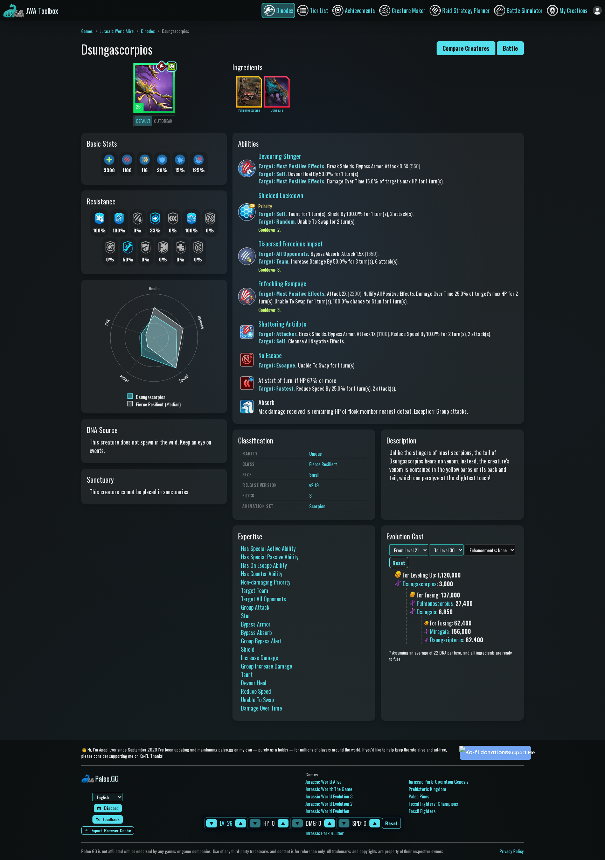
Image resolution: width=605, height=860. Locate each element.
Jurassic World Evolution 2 (329, 803)
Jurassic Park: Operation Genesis (438, 781)
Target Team (254, 590)
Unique (315, 453)
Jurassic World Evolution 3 (329, 796)
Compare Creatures (466, 48)
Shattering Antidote (282, 323)
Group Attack (255, 607)
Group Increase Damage (266, 666)
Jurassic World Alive (117, 31)
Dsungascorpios (420, 584)
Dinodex (148, 31)
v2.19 (314, 485)
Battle (510, 48)
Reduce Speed (256, 691)
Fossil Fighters (422, 810)
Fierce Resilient (323, 464)
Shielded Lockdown (280, 195)
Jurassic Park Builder (324, 833)
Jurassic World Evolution (327, 810)
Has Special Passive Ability (269, 557)
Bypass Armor (256, 624)
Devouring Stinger (279, 156)
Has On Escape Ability (264, 565)
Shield (248, 649)
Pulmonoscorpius (435, 603)
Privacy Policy (512, 851)
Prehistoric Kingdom (427, 788)
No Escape (270, 355)
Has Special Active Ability (268, 548)
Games (87, 31)
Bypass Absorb (256, 632)
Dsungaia (426, 612)
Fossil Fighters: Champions (433, 803)
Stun (246, 615)
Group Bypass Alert (261, 641)
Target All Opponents (263, 599)
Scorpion (317, 506)
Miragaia (439, 631)
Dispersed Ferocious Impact (290, 243)
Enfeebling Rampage (282, 283)
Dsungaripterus (446, 640)
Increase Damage (259, 657)
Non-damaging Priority (265, 582)
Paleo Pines (419, 796)
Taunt (247, 674)
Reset (391, 823)
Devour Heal (253, 683)
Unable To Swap (257, 699)
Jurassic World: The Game (328, 788)
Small (314, 474)
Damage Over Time (261, 708)
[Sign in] (597, 10)
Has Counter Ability (261, 573)
